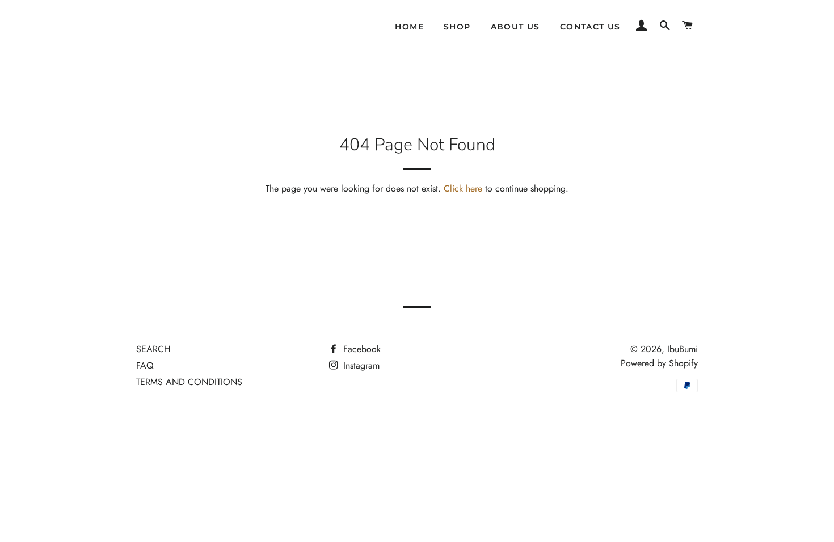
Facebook (360, 348)
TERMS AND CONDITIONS (189, 381)
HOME (409, 27)
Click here (463, 188)
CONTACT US (590, 27)
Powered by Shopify (659, 363)
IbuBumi (682, 348)
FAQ (145, 365)
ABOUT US (515, 27)
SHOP (457, 27)
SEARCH (153, 348)
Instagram (360, 365)
